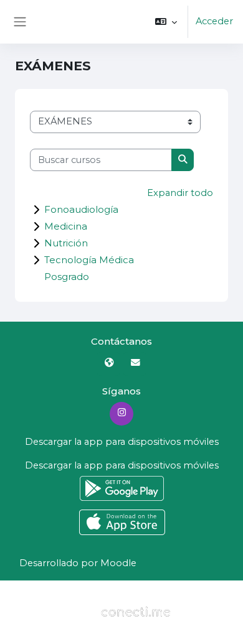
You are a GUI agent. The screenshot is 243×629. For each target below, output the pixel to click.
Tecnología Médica (89, 260)
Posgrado (66, 276)
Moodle (118, 563)
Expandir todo (180, 192)
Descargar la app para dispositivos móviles (122, 441)
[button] (166, 22)
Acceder (214, 21)
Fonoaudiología (81, 209)
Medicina (65, 226)
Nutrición (66, 243)
